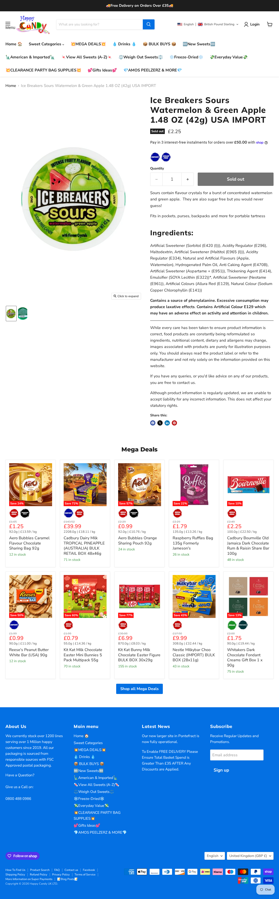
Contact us (71, 870)
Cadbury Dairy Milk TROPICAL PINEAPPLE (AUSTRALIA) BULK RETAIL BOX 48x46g (84, 545)
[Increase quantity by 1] (188, 179)
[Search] (149, 24)
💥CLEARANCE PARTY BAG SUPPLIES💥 (43, 70)
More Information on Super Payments (28, 879)
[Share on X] (160, 423)
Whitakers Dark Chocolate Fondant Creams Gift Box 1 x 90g (244, 657)
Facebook (89, 870)
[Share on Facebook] (152, 423)
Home (10, 85)
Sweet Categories (45, 44)
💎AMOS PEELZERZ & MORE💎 (152, 70)
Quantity (157, 168)
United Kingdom (248, 855)
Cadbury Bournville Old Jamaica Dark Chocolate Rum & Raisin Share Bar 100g (248, 545)
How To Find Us (15, 870)
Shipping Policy (15, 875)
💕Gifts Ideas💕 (102, 70)
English (212, 855)
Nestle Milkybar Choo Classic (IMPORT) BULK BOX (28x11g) (194, 655)
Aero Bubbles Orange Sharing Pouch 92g (137, 540)
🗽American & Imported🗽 (30, 57)
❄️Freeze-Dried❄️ (186, 57)
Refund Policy (38, 875)
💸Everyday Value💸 (229, 57)
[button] (207, 24)
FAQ (57, 870)
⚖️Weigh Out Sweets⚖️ (141, 57)
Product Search (39, 870)
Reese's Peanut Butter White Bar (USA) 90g (29, 652)
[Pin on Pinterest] (174, 423)
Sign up (221, 770)
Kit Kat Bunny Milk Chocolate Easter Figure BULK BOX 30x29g (139, 655)
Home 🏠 (13, 44)
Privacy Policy (61, 875)
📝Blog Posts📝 (67, 879)
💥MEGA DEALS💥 (88, 44)
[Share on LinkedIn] (167, 423)
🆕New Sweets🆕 (199, 44)
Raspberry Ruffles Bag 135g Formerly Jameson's (193, 543)
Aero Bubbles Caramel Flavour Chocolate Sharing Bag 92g (29, 543)
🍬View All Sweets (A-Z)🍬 (86, 57)
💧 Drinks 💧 (124, 44)
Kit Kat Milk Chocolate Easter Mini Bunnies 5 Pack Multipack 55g (83, 655)
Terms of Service (85, 875)
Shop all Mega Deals (139, 688)
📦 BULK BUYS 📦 (159, 44)
